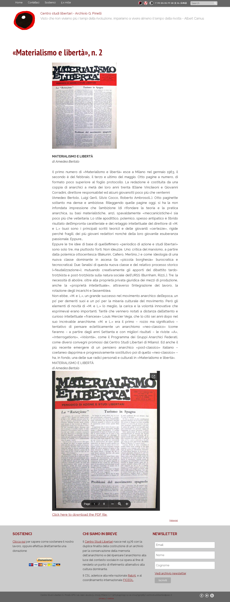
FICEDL (128, 580)
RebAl (132, 575)
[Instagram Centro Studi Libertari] (212, 595)
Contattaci (33, 2)
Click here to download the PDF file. (79, 514)
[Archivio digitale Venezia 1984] (145, 3)
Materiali (173, 520)
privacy (102, 598)
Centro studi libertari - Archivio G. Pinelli (71, 13)
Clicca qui (19, 541)
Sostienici (50, 2)
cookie (110, 598)
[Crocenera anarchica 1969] (151, 3)
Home (18, 2)
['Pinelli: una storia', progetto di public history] (140, 3)
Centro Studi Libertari (99, 541)
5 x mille (66, 2)
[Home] (26, 21)
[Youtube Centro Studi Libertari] (206, 595)
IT (156, 3)
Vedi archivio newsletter (170, 573)
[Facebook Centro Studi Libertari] (201, 595)
